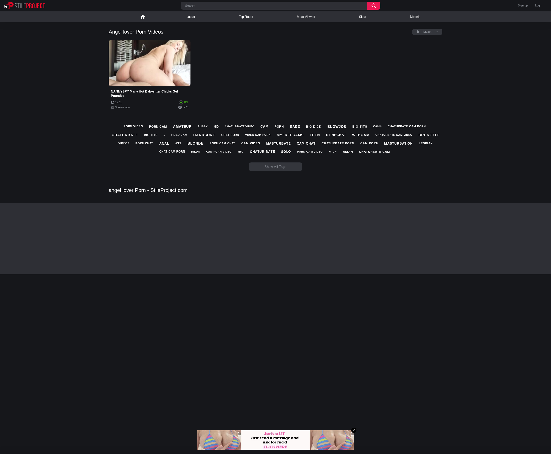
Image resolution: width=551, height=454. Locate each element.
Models (415, 17)
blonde (195, 143)
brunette (428, 135)
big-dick (313, 126)
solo (286, 151)
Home (142, 16)
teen (315, 135)
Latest (190, 17)
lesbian (425, 143)
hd (216, 126)
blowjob (336, 126)
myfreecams (290, 135)
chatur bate (262, 151)
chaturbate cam (374, 151)
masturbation (398, 143)
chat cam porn (172, 151)
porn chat (144, 143)
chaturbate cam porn (407, 126)
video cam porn (258, 134)
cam (264, 126)
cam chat (306, 143)
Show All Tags (276, 166)
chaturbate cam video (393, 134)
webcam (360, 135)
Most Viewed (306, 17)
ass (178, 143)
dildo (195, 151)
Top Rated (246, 17)
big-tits (359, 126)
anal (164, 143)
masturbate (278, 143)
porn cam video (310, 151)
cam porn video (219, 151)
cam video (250, 143)
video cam (179, 134)
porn (279, 126)
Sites (362, 17)
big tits (151, 135)
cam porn (369, 143)
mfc (241, 151)
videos (123, 143)
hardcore (204, 135)
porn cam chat (222, 143)
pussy (203, 126)
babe (295, 126)
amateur (182, 126)
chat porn (230, 135)
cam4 (377, 126)
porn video (133, 126)
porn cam (158, 126)
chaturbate (125, 135)
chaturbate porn (338, 143)
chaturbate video (239, 126)
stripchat (336, 135)
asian (348, 151)
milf (333, 151)
